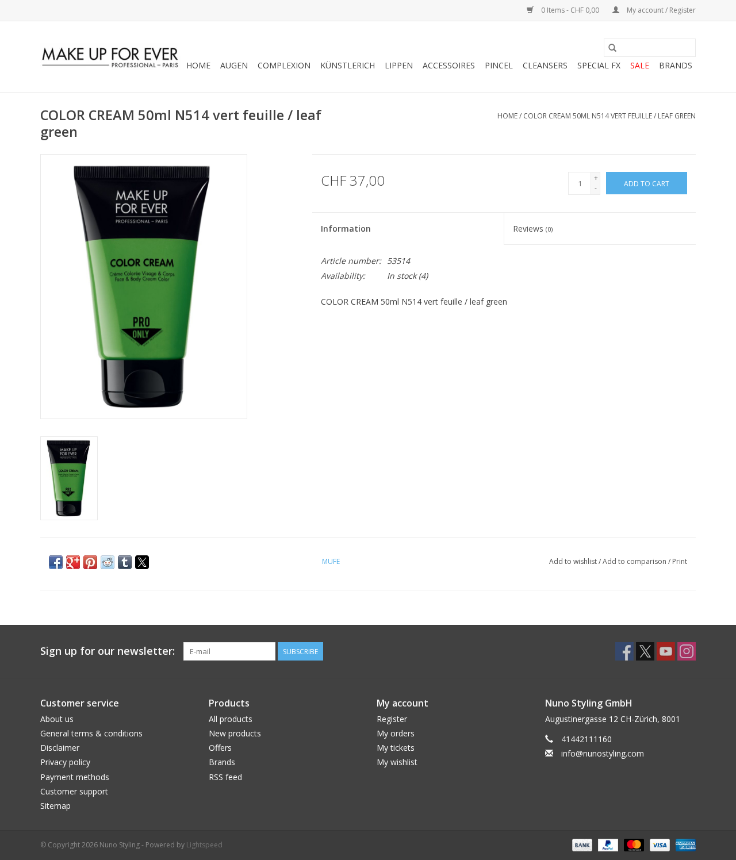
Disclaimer (59, 747)
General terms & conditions (91, 733)
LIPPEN (399, 65)
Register (392, 718)
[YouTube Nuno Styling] (666, 651)
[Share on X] (142, 562)
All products (230, 718)
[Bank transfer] (581, 844)
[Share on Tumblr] (125, 562)
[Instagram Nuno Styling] (686, 651)
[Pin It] (90, 562)
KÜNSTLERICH (347, 65)
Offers (220, 747)
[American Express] (684, 844)
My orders (396, 733)
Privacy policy (65, 762)
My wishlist (397, 762)
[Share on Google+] (73, 562)
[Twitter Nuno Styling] (645, 651)
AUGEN (234, 65)
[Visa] (659, 844)
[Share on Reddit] (107, 562)
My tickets (396, 747)
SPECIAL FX (598, 65)
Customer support (74, 791)
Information (346, 228)
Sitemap (55, 805)
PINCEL (499, 65)
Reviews (533, 228)
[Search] (612, 48)
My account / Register (660, 10)
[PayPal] (607, 844)
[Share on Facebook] (56, 562)
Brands (675, 65)
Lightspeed (204, 845)
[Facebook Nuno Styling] (624, 651)
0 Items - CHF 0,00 (570, 10)
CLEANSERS (545, 65)
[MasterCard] (633, 844)
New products (235, 733)
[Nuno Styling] (110, 57)
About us (57, 718)
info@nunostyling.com (602, 753)
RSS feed (225, 776)
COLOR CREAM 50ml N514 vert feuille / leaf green (609, 116)
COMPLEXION (284, 65)
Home (198, 65)
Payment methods (74, 776)
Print (679, 561)
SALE (639, 65)
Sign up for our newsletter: (107, 651)
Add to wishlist (574, 561)
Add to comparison (635, 561)
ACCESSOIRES (449, 65)
